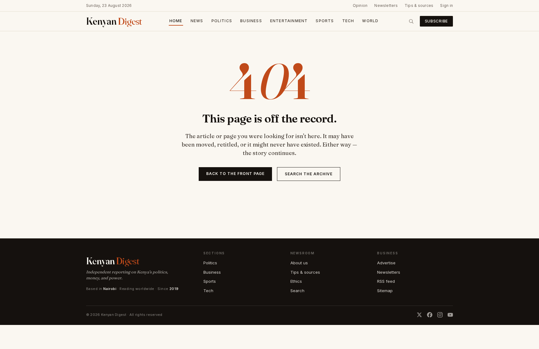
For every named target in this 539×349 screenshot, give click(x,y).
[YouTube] (450, 314)
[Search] (411, 21)
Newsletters (386, 5)
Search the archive (308, 174)
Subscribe (436, 21)
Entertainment (289, 20)
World (370, 20)
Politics (221, 20)
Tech (348, 20)
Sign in (446, 5)
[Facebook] (429, 314)
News (197, 20)
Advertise (386, 262)
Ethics (296, 281)
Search (297, 290)
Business (251, 20)
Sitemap (385, 290)
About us (299, 262)
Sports (325, 20)
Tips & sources (419, 5)
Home (175, 20)
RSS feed (386, 281)
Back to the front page (235, 173)
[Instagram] (440, 314)
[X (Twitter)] (419, 314)
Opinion (360, 5)
